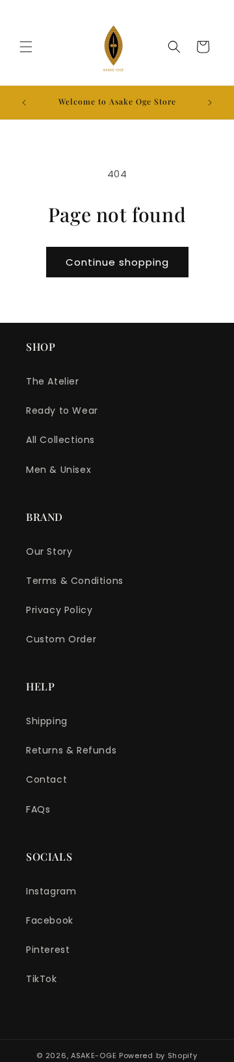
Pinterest (48, 949)
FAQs (38, 809)
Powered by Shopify (158, 1055)
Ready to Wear (62, 410)
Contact (46, 779)
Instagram (51, 891)
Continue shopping (117, 262)
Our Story (49, 551)
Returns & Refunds (71, 750)
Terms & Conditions (75, 580)
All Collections (60, 439)
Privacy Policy (59, 609)
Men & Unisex (58, 469)
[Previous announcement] (24, 102)
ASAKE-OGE (93, 1055)
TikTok (41, 978)
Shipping (47, 720)
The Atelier (52, 381)
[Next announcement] (210, 102)
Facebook (49, 920)
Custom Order (61, 639)
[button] (26, 46)
